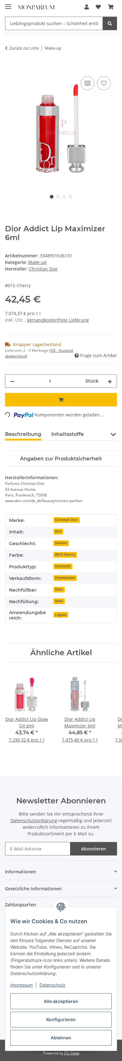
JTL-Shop (71, 1053)
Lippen (60, 615)
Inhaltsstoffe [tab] (67, 434)
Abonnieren (93, 849)
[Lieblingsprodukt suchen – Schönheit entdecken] (110, 23)
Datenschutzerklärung (34, 820)
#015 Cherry (65, 554)
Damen (61, 543)
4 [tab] (70, 197)
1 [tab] (51, 197)
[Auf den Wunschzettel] (104, 83)
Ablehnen (61, 1037)
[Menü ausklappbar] (8, 4)
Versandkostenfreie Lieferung (58, 320)
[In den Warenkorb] (10, 67)
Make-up (37, 262)
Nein (59, 589)
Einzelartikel (65, 578)
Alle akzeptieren (61, 1001)
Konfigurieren (61, 1019)
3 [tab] (64, 197)
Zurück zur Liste (24, 48)
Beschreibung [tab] (23, 434)
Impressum (21, 985)
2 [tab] (58, 197)
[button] (86, 7)
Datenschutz (52, 985)
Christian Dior (66, 519)
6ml (58, 531)
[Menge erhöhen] (110, 381)
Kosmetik (62, 566)
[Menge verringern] (12, 381)
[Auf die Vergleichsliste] (87, 83)
